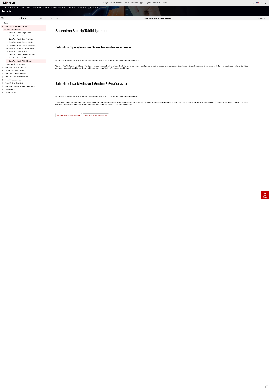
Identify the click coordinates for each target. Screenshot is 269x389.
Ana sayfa (105, 3)
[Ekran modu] (261, 3)
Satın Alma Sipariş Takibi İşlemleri (88, 7)
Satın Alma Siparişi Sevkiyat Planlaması (22, 45)
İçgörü (142, 3)
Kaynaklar (156, 3)
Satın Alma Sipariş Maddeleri (19, 58)
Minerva (164, 3)
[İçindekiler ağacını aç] (41, 18)
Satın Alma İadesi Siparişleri (16, 64)
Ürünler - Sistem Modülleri (10, 7)
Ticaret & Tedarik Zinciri (27, 7)
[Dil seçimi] (257, 3)
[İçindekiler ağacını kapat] (45, 18)
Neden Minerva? (116, 3)
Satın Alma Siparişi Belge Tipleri (20, 33)
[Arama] (253, 3)
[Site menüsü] (265, 3)
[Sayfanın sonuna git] (266, 387)
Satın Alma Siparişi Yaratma (18, 36)
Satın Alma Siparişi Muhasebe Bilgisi (21, 48)
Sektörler (134, 3)
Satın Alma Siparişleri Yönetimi (52, 7)
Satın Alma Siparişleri (69, 7)
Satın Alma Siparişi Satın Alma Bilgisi (21, 39)
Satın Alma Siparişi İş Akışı (18, 51)
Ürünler (126, 3)
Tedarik (38, 7)
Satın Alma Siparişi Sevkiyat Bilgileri (21, 42)
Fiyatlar (148, 3)
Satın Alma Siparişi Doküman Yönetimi (22, 55)
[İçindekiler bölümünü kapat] (2, 19)
